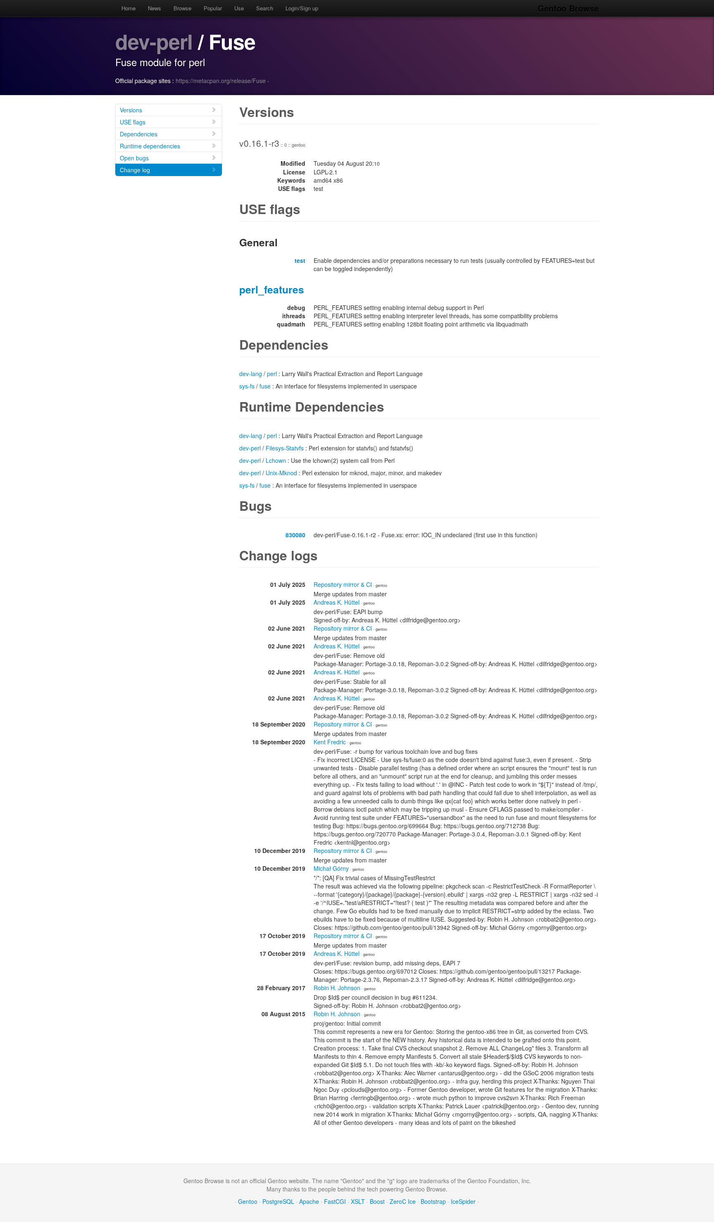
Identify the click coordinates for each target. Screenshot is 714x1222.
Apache (309, 1201)
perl (272, 373)
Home (128, 8)
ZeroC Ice (403, 1201)
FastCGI (335, 1201)
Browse (182, 8)
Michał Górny (331, 868)
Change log (135, 170)
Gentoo (247, 1201)
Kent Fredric (330, 742)
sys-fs (247, 386)
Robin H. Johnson (337, 988)
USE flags (132, 122)
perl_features (271, 289)
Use (239, 8)
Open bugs (134, 158)
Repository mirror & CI (343, 584)
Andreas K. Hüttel (336, 602)
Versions (131, 110)
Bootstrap (433, 1201)
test (300, 260)
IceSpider (463, 1201)
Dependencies (138, 134)
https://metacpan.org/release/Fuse (221, 80)
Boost (377, 1201)
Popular (213, 8)
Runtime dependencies (150, 146)
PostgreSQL (278, 1201)
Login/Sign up (302, 8)
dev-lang (250, 373)
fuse (265, 386)
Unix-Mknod (281, 473)
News (154, 8)
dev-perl (154, 41)
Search (264, 8)
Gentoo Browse (568, 8)
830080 (295, 535)
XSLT (358, 1201)
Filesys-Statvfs (285, 448)
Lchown (276, 460)
